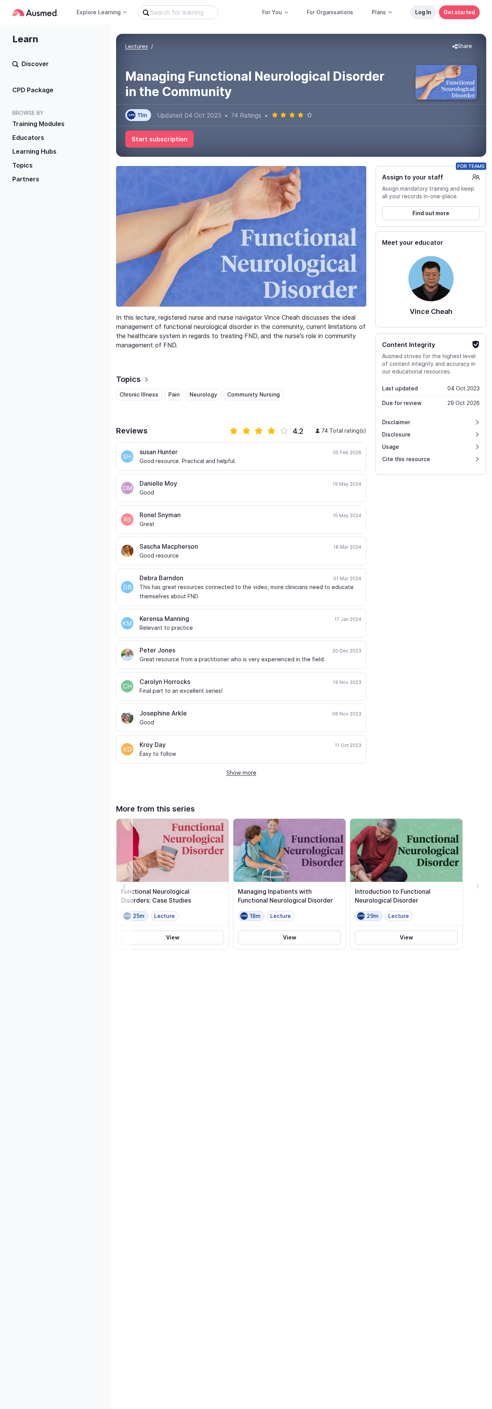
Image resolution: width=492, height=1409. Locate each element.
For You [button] (272, 12)
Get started (459, 12)
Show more (241, 772)
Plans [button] (379, 12)
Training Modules (38, 124)
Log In (423, 12)
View (173, 937)
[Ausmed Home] (35, 12)
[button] (462, 46)
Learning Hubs (34, 151)
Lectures (136, 46)
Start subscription (159, 139)
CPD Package (32, 90)
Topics (22, 165)
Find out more (430, 213)
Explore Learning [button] (98, 12)
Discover (35, 64)
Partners (25, 179)
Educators (28, 137)
